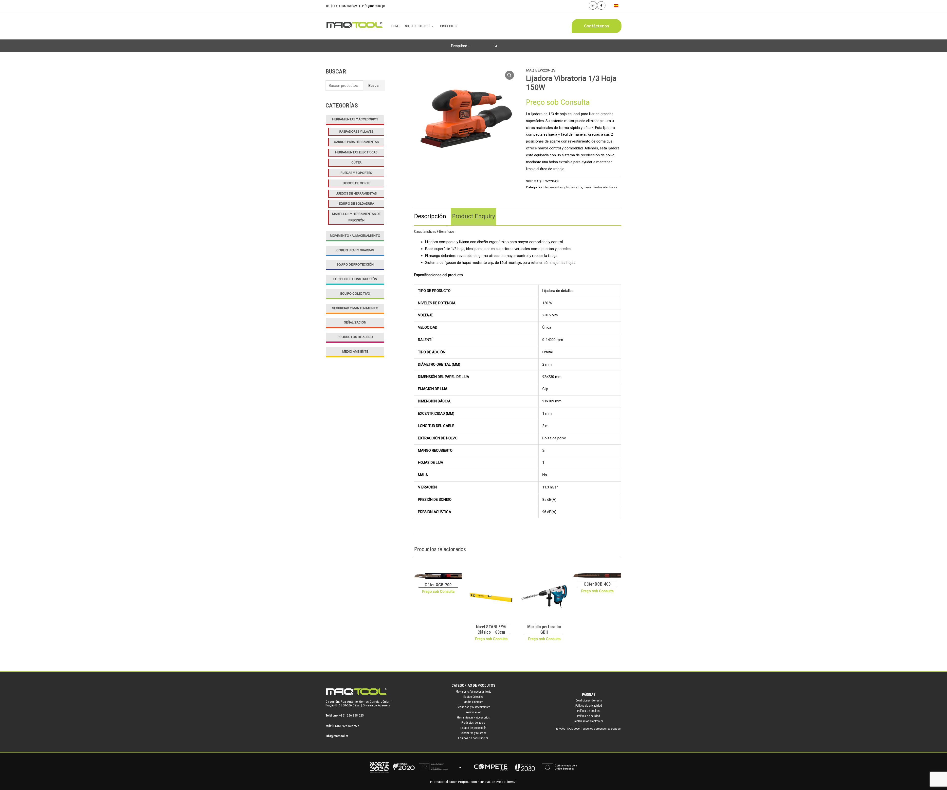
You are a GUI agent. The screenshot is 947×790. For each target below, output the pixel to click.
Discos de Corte (356, 183)
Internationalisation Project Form (453, 782)
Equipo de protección (355, 264)
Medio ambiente (355, 351)
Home (395, 26)
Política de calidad (588, 716)
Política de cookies (588, 711)
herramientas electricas (356, 152)
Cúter (356, 162)
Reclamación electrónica (588, 721)
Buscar (374, 85)
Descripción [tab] (430, 216)
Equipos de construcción (355, 279)
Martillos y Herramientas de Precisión (356, 217)
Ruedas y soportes (356, 173)
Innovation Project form (497, 782)
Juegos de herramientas (356, 193)
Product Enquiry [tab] (473, 216)
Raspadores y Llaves (356, 131)
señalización (355, 322)
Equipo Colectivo (355, 293)
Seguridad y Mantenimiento (355, 308)
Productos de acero (355, 337)
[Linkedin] (593, 5)
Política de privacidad (588, 705)
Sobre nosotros (417, 26)
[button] (596, 26)
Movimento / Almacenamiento (355, 235)
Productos (448, 26)
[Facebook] (601, 5)
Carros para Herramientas (356, 142)
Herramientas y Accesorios (355, 119)
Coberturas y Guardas (355, 250)
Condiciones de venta (589, 700)
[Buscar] (496, 46)
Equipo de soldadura (356, 203)
